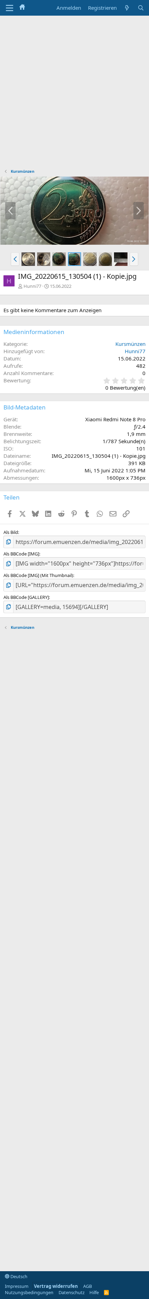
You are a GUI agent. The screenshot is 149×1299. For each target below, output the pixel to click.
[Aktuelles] (127, 7)
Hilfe (94, 1292)
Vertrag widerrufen (56, 1286)
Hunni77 (32, 286)
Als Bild (10, 532)
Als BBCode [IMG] (21, 554)
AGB (87, 1286)
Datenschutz (72, 1292)
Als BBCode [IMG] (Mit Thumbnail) (38, 575)
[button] (15, 259)
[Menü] (9, 8)
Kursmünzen (130, 343)
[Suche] (141, 7)
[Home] (22, 7)
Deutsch (18, 1276)
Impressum (16, 1286)
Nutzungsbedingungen (29, 1292)
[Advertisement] (74, 94)
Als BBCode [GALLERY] (26, 597)
